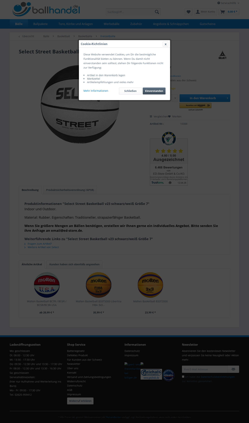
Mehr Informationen (95, 90)
